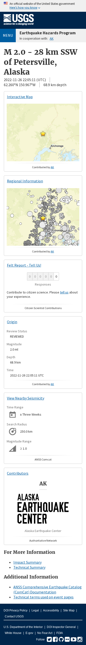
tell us (64, 292)
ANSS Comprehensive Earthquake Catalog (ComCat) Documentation (47, 589)
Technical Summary (29, 567)
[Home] (19, 26)
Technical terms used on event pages (43, 597)
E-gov (29, 633)
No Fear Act (44, 633)
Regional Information (25, 181)
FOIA (59, 633)
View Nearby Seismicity (25, 398)
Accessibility (51, 610)
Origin (12, 321)
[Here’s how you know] (43, 6)
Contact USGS (14, 616)
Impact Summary (27, 562)
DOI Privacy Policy (15, 610)
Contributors (17, 473)
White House (13, 633)
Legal (35, 610)
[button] (43, 133)
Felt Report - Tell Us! (24, 265)
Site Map (69, 610)
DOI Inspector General (61, 627)
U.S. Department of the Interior (23, 627)
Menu (8, 35)
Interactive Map (20, 96)
